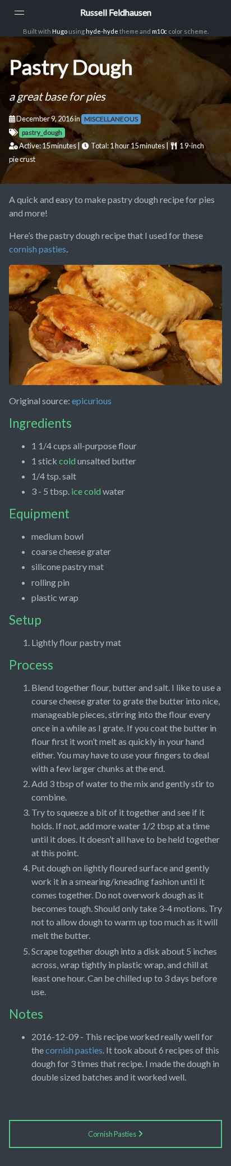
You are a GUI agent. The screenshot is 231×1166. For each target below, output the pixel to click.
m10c (159, 31)
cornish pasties (37, 248)
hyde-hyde (102, 31)
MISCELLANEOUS (111, 119)
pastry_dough (42, 132)
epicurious (92, 400)
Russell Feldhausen (115, 12)
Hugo (59, 31)
